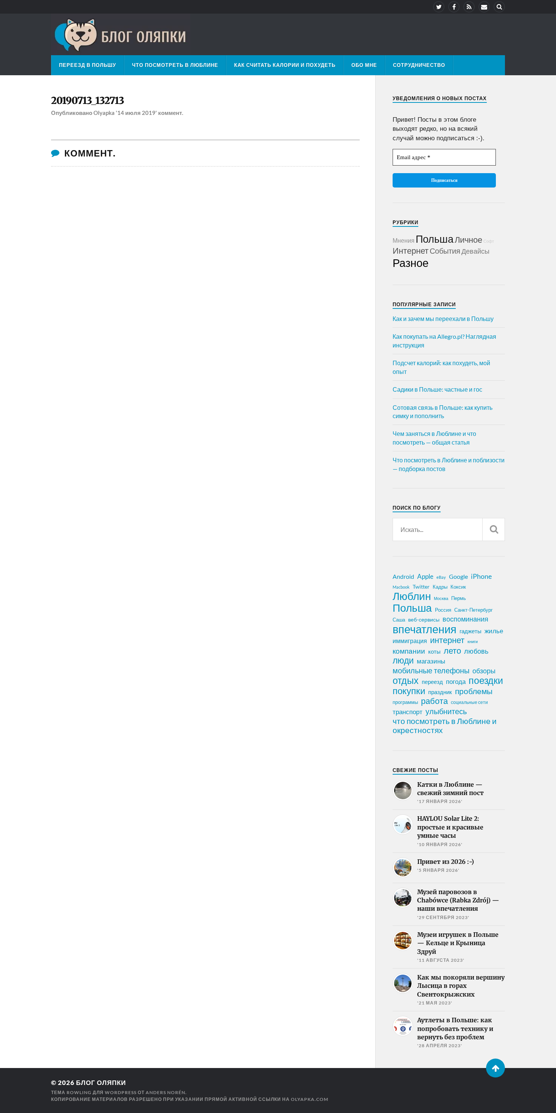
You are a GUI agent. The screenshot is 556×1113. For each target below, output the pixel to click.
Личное (468, 239)
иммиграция (410, 640)
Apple (425, 576)
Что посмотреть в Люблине (175, 65)
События (445, 250)
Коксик (458, 587)
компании (409, 651)
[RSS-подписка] (469, 6)
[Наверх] (495, 1068)
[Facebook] (454, 6)
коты (434, 651)
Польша (434, 239)
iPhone (481, 576)
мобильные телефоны (431, 670)
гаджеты (470, 631)
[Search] (499, 6)
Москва (441, 598)
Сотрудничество (419, 65)
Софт (488, 241)
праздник (440, 691)
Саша (399, 620)
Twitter (421, 586)
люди (403, 660)
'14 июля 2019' (136, 112)
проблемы (473, 691)
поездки (486, 680)
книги (472, 641)
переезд (432, 681)
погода (456, 681)
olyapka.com (309, 1099)
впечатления (425, 629)
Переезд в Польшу (87, 65)
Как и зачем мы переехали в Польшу (443, 318)
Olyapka (104, 112)
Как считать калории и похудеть (284, 65)
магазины (431, 661)
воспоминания (465, 619)
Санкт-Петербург (473, 610)
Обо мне (364, 65)
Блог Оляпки (101, 1083)
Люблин (412, 596)
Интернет (411, 250)
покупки (409, 690)
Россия (443, 610)
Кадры (440, 587)
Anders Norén (165, 1092)
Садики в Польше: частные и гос (437, 389)
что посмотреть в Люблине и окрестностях (445, 725)
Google (458, 576)
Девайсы (475, 251)
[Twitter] (438, 6)
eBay (441, 577)
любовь (476, 651)
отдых (406, 680)
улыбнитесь (446, 711)
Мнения (404, 240)
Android (403, 576)
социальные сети (469, 702)
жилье (494, 631)
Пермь (458, 598)
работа (434, 700)
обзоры (483, 671)
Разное (411, 262)
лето (452, 650)
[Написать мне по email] (484, 6)
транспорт (407, 712)
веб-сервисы (424, 620)
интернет (447, 640)
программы (405, 702)
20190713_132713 (87, 101)
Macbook (401, 586)
